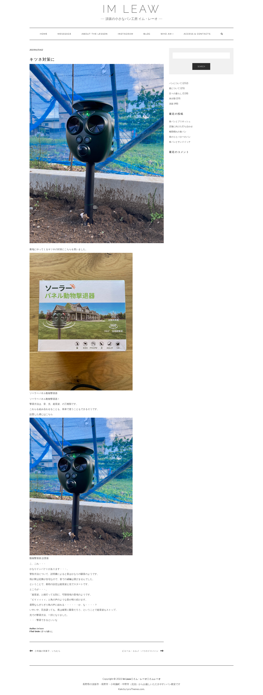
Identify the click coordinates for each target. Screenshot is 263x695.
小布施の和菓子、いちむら (47, 651)
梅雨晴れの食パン (177, 131)
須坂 (171, 103)
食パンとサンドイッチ (180, 141)
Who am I (167, 34)
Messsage (64, 34)
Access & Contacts (197, 34)
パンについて (175, 83)
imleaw (40, 628)
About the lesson (95, 34)
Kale (120, 689)
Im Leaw (131, 9)
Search (201, 66)
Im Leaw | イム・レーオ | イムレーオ (142, 678)
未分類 (172, 98)
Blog (146, 34)
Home (43, 34)
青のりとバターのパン (180, 136)
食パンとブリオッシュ (180, 121)
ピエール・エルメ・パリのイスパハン (140, 651)
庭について (174, 88)
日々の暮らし (47, 631)
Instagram (125, 34)
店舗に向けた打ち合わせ (181, 126)
